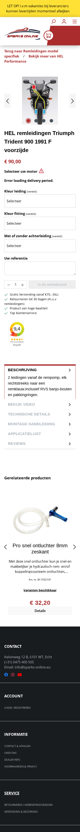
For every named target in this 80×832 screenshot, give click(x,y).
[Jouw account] (64, 21)
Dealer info (12, 760)
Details (40, 610)
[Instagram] (13, 675)
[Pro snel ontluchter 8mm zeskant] (40, 518)
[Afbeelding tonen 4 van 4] (51, 120)
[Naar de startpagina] (20, 34)
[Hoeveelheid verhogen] (22, 284)
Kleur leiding (20, 191)
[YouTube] (19, 675)
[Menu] (74, 21)
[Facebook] (6, 675)
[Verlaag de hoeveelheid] (8, 284)
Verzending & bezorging (21, 811)
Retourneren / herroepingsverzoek (28, 805)
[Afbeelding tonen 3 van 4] (43, 120)
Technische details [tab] (29, 414)
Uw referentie (16, 258)
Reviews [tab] (17, 443)
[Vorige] (7, 101)
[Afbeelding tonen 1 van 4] (28, 120)
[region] (40, 8)
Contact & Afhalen (17, 746)
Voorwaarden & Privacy (20, 766)
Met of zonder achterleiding (33, 236)
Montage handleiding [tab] (31, 424)
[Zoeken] (53, 21)
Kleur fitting (20, 213)
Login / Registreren (17, 708)
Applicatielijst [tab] (24, 434)
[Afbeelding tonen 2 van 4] (36, 120)
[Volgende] (72, 101)
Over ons (10, 753)
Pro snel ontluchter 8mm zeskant (40, 549)
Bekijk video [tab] (21, 404)
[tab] (40, 381)
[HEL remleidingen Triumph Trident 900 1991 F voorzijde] (40, 101)
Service (11, 793)
